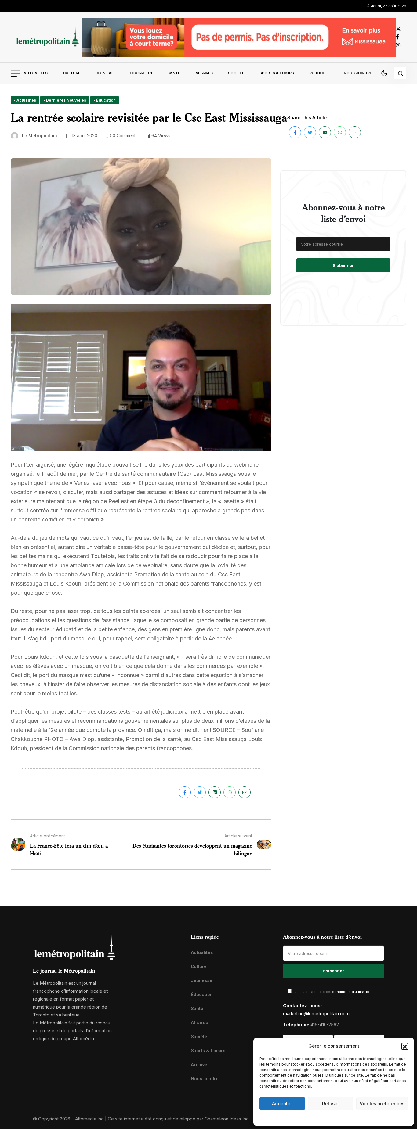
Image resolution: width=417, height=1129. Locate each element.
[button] (405, 1046)
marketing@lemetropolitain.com (316, 1013)
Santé (173, 73)
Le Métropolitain (39, 135)
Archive (199, 1064)
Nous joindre (358, 73)
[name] (46, 37)
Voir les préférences (382, 1103)
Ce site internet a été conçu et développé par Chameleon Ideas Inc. (179, 1119)
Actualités (36, 73)
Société (236, 73)
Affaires (204, 73)
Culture (71, 73)
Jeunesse (105, 73)
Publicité (318, 73)
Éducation (141, 73)
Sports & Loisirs (276, 73)
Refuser (330, 1103)
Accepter (282, 1103)
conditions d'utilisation (352, 992)
